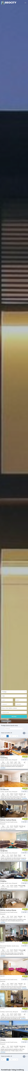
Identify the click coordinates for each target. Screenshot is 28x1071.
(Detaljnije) (3, 767)
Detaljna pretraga (6, 721)
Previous (2, 746)
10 (24, 733)
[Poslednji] (16, 736)
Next (25, 746)
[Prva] (2, 736)
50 (26, 733)
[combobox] (14, 691)
